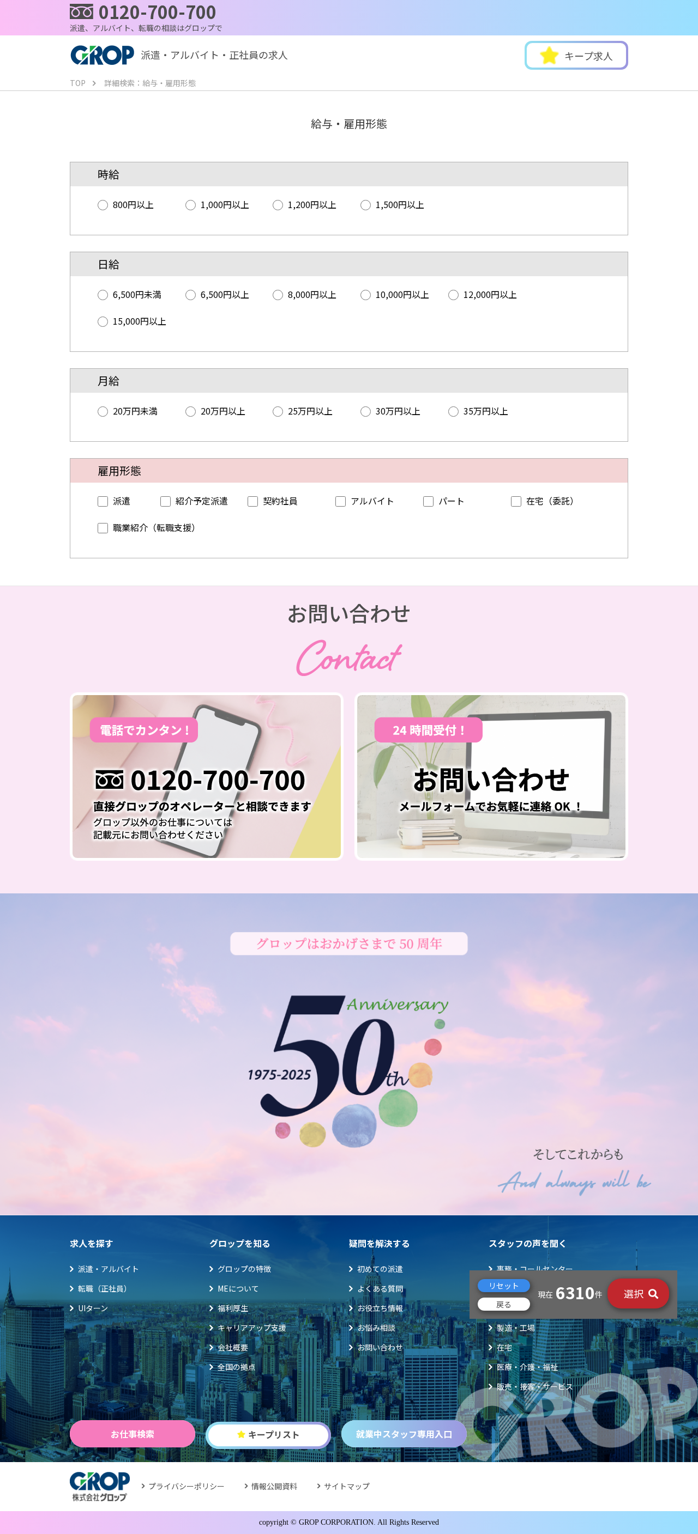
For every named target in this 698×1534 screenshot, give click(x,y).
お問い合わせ (380, 1347)
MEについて (238, 1288)
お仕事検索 (132, 1433)
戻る (504, 1304)
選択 (635, 1293)
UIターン (93, 1307)
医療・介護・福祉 (527, 1366)
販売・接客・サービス (535, 1386)
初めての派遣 (380, 1268)
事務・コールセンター (535, 1268)
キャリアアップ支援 (252, 1327)
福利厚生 (233, 1307)
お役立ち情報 (380, 1307)
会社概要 (233, 1347)
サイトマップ (347, 1486)
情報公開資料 (274, 1486)
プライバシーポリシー (186, 1486)
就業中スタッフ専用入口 (404, 1433)
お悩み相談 (376, 1327)
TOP (78, 82)
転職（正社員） (104, 1288)
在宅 (504, 1347)
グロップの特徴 (244, 1268)
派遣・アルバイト (108, 1268)
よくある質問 (380, 1288)
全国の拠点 (237, 1366)
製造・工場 (516, 1327)
